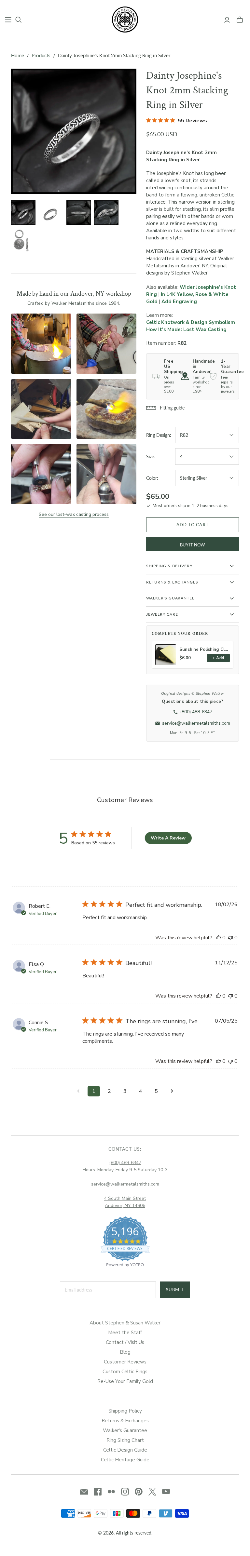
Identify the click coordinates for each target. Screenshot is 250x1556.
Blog (125, 1352)
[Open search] (18, 20)
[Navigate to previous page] (78, 1091)
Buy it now (192, 544)
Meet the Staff (125, 1332)
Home (17, 55)
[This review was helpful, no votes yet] (218, 937)
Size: (150, 456)
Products (41, 55)
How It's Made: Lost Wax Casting (186, 329)
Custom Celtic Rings (125, 1371)
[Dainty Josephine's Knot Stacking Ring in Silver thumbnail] (23, 212)
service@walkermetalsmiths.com (125, 1184)
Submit (175, 1289)
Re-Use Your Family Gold (125, 1381)
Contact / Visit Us (125, 1342)
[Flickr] (111, 1492)
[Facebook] (98, 1492)
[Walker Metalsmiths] (125, 20)
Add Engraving (179, 301)
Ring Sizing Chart (125, 1440)
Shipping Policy (125, 1411)
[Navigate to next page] (172, 1091)
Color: (152, 478)
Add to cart (192, 524)
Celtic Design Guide (125, 1450)
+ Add (218, 658)
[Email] (84, 1492)
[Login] (227, 19)
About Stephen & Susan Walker (125, 1323)
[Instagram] (125, 1492)
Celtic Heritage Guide (125, 1459)
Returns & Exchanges (125, 1420)
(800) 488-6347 (125, 1163)
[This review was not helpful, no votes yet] (230, 937)
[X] (152, 1492)
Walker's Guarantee (125, 1430)
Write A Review (168, 838)
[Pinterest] (139, 1492)
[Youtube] (166, 1492)
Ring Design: (158, 435)
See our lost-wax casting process (74, 514)
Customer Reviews (125, 1362)
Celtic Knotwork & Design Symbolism (190, 322)
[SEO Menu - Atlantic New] (8, 20)
